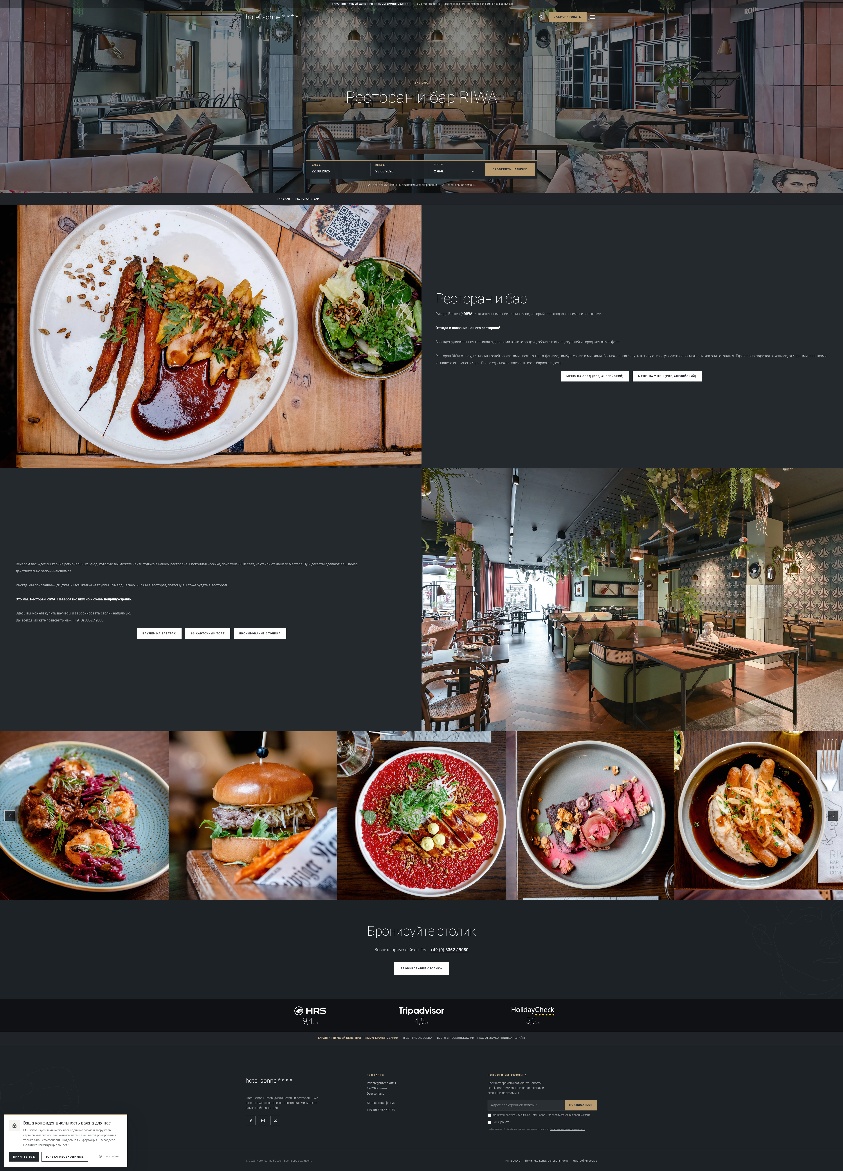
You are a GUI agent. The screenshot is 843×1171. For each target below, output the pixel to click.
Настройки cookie (585, 1160)
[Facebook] (251, 1120)
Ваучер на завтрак (159, 633)
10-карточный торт (208, 633)
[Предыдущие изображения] (9, 815)
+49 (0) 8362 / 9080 (449, 949)
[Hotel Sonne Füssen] (272, 17)
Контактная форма (381, 1103)
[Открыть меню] (592, 17)
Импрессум (513, 1160)
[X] (275, 1120)
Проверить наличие (510, 169)
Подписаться (581, 1105)
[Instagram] (263, 1120)
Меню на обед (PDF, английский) (595, 376)
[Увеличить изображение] (632, 599)
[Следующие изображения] (833, 815)
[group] (421, 815)
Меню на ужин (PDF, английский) (667, 376)
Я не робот (501, 1122)
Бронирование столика (260, 633)
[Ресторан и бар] (211, 336)
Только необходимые (65, 1156)
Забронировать (567, 16)
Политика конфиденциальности (567, 1129)
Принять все (24, 1156)
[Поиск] (541, 17)
